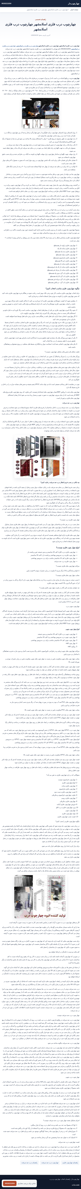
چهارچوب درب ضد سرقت (49, 1162)
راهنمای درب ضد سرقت (29, 1162)
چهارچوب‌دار (73, 3)
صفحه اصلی (74, 9)
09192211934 (6, 3)
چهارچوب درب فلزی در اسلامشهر (27, 46)
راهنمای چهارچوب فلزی (70, 1162)
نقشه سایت (75, 1185)
